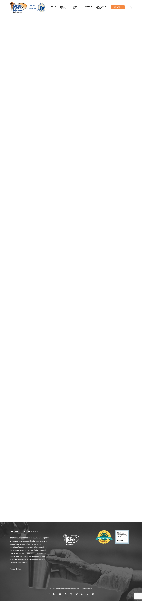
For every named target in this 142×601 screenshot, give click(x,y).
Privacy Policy (15, 569)
